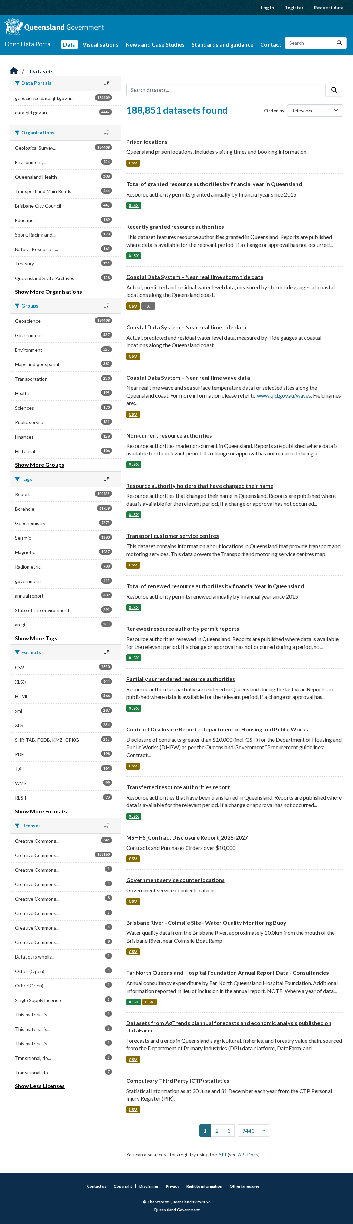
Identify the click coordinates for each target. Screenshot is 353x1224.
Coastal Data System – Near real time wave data (188, 377)
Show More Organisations (48, 291)
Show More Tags (36, 638)
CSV (133, 162)
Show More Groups (39, 464)
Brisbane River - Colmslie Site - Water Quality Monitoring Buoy (206, 922)
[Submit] (339, 43)
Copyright (123, 1186)
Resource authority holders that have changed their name (199, 485)
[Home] (14, 71)
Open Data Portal (28, 44)
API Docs (248, 1154)
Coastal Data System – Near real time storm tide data (194, 276)
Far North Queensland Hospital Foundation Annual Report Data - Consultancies (227, 972)
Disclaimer (149, 1186)
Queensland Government (177, 1209)
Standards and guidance (222, 44)
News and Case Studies (155, 44)
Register (294, 7)
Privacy (172, 1186)
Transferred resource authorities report (178, 787)
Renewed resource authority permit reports (182, 628)
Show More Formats (41, 811)
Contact (270, 44)
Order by (274, 110)
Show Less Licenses (40, 1086)
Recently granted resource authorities (175, 226)
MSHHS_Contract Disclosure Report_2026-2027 (187, 837)
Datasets (42, 71)
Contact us (97, 1186)
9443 (248, 1130)
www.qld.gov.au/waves (284, 395)
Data (69, 44)
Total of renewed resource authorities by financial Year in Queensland (215, 586)
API (222, 1154)
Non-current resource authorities (169, 435)
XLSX (134, 205)
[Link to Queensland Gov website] (54, 26)
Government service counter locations (175, 879)
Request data (328, 7)
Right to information (204, 1186)
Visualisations (101, 44)
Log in (267, 7)
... (236, 1128)
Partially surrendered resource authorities (180, 678)
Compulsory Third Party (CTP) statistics (177, 1080)
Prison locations (147, 141)
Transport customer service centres (172, 535)
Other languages (245, 1186)
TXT (148, 306)
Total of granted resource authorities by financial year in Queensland (214, 184)
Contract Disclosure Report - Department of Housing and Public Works (217, 729)
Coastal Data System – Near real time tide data (186, 327)
